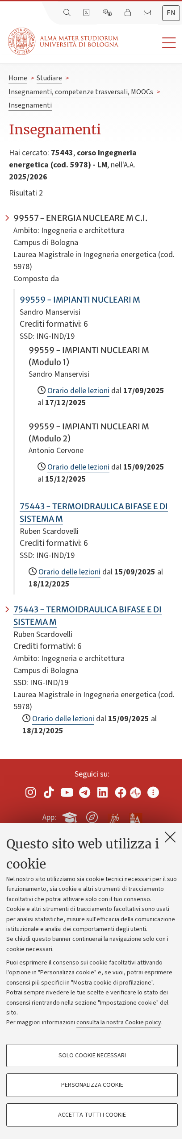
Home (17, 78)
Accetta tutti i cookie (92, 1114)
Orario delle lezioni (78, 390)
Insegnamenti (30, 105)
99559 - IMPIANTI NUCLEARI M (80, 300)
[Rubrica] (87, 13)
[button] (151, 43)
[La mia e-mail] (148, 13)
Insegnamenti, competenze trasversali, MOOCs (80, 92)
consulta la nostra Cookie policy (118, 1022)
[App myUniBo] (70, 816)
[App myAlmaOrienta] (92, 816)
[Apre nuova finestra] (31, 792)
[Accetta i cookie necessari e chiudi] (170, 837)
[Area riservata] (128, 13)
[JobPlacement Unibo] (114, 815)
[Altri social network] (153, 792)
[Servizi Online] (108, 13)
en (171, 13)
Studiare (49, 78)
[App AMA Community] (135, 817)
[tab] (171, 13)
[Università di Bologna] (64, 41)
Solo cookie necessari (92, 1055)
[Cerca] (68, 13)
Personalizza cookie (92, 1085)
